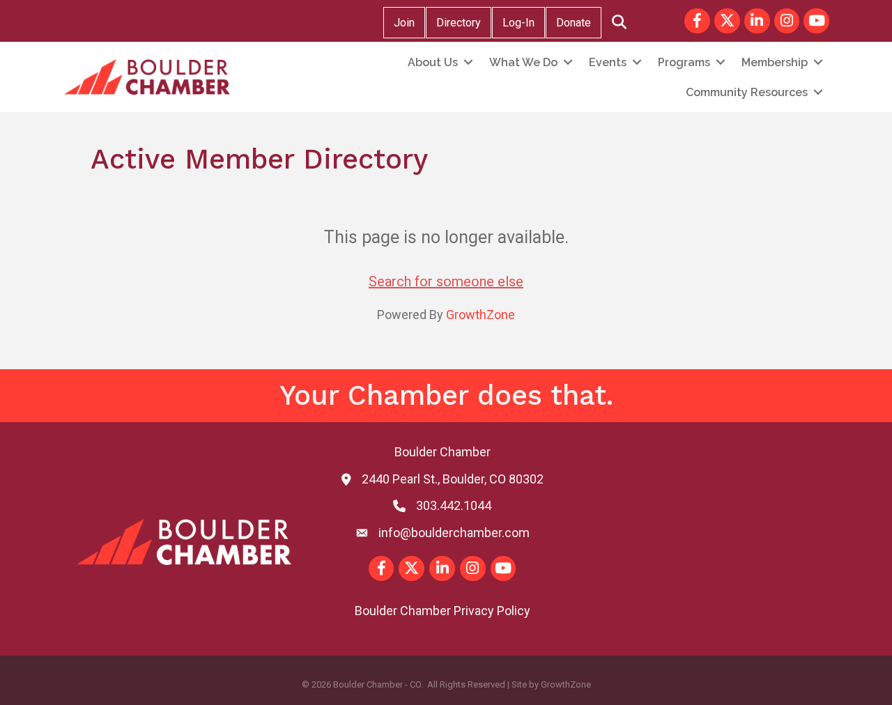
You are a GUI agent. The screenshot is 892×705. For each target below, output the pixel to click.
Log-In (518, 22)
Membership (774, 62)
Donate (573, 22)
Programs (684, 62)
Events (607, 62)
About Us (433, 62)
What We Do (523, 62)
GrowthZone (480, 314)
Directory (458, 22)
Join (404, 22)
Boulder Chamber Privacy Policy (442, 610)
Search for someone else (446, 281)
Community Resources (747, 92)
